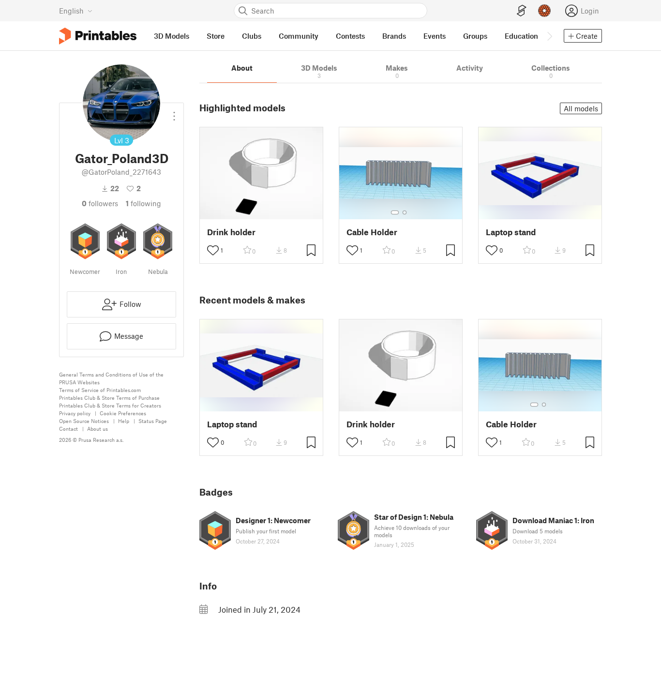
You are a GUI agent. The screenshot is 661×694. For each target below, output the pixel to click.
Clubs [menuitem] (251, 35)
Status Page (152, 421)
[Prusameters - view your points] (544, 10)
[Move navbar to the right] (549, 35)
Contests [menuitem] (350, 35)
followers (100, 203)
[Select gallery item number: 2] (404, 212)
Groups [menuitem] (475, 35)
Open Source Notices (84, 421)
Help (123, 421)
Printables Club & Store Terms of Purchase (109, 397)
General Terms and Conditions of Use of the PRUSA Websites (111, 378)
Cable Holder (371, 232)
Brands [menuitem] (394, 35)
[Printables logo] (97, 36)
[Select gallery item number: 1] (395, 212)
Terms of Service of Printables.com (100, 390)
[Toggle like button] (213, 250)
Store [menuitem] (216, 35)
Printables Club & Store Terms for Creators (110, 405)
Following (143, 203)
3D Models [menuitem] (171, 35)
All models (581, 108)
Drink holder (231, 232)
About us (97, 428)
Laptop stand (511, 232)
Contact (68, 428)
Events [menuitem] (434, 35)
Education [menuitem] (521, 35)
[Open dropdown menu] (174, 112)
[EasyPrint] (521, 10)
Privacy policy (74, 413)
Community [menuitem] (298, 35)
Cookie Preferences (123, 413)
